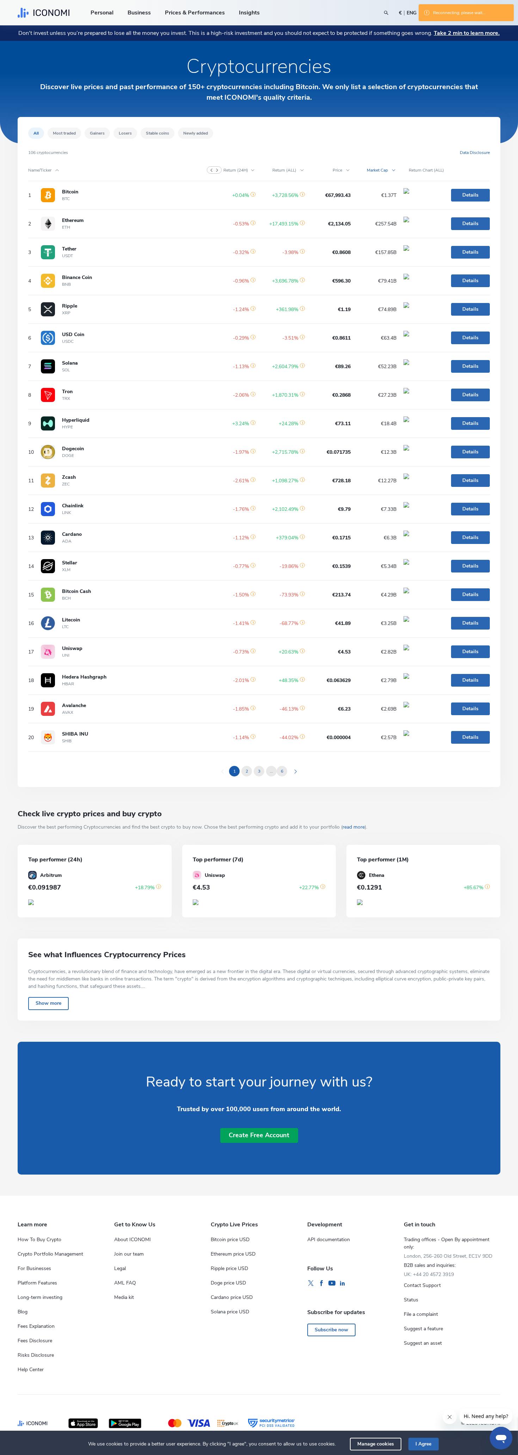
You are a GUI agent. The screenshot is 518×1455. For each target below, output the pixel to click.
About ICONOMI (132, 1239)
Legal (120, 1268)
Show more (48, 1003)
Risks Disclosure (36, 1355)
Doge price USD (228, 1283)
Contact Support (422, 1285)
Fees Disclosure (35, 1340)
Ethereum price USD (233, 1254)
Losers (125, 133)
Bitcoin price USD (230, 1239)
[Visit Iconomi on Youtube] (331, 1283)
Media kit (124, 1297)
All (36, 133)
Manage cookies (375, 1444)
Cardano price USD (232, 1297)
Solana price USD (230, 1311)
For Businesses (34, 1268)
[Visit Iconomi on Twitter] (310, 1283)
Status (411, 1299)
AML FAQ (125, 1283)
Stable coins (157, 133)
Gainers (97, 133)
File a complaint (421, 1314)
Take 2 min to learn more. (467, 33)
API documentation (328, 1239)
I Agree (423, 1444)
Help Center (31, 1369)
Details (470, 195)
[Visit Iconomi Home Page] (43, 12)
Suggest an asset (423, 1343)
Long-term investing (40, 1297)
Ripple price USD (229, 1268)
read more (354, 827)
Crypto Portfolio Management (50, 1254)
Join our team (129, 1254)
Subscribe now (331, 1329)
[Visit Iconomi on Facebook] (321, 1283)
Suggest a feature (423, 1328)
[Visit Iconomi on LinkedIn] (342, 1283)
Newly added (195, 133)
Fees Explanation (36, 1326)
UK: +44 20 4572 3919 (429, 1274)
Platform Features (37, 1283)
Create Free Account (259, 1135)
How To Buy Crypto (39, 1239)
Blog (22, 1311)
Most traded (64, 133)
